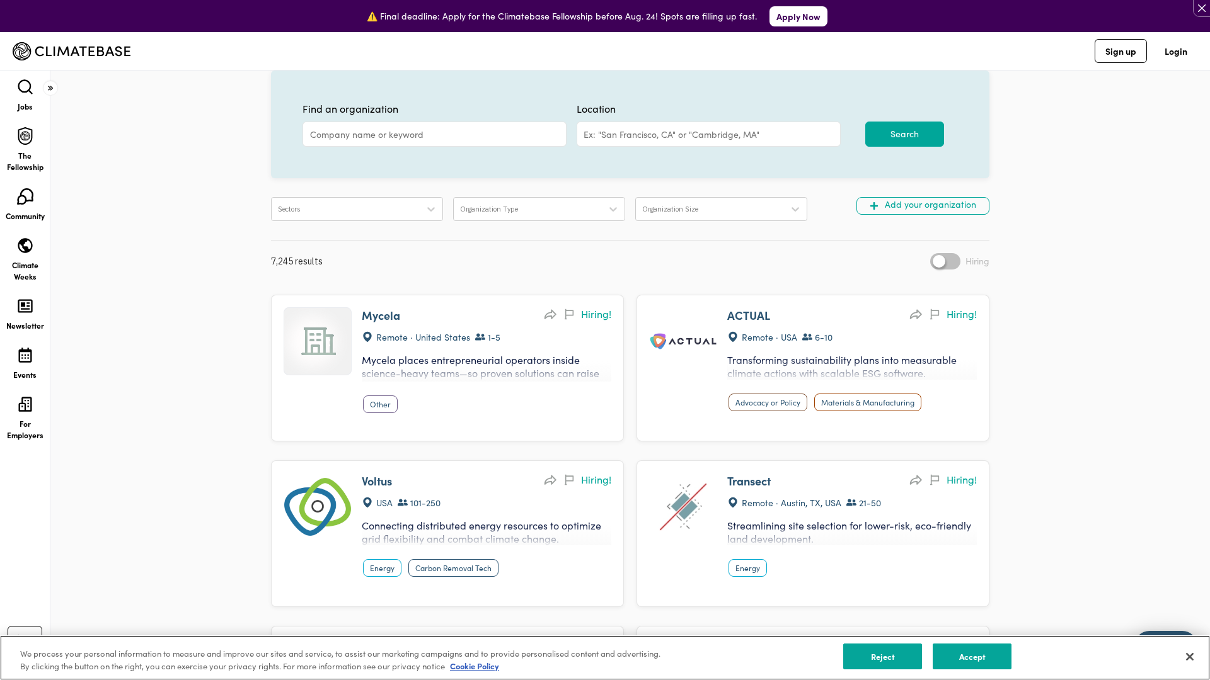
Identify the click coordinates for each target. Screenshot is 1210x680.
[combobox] (585, 134)
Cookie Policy (474, 666)
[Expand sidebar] (50, 88)
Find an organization (350, 108)
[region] (605, 657)
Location (596, 108)
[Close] (1190, 657)
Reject (883, 656)
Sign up (1120, 51)
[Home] (71, 51)
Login (1176, 51)
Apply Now (798, 16)
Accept (972, 656)
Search (904, 134)
